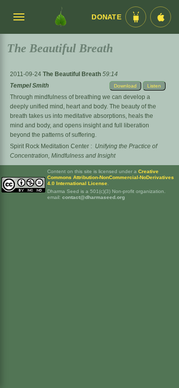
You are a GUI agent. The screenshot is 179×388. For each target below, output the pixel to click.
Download (125, 86)
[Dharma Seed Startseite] (60, 17)
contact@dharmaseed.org (93, 197)
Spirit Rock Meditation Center (49, 146)
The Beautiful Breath (72, 74)
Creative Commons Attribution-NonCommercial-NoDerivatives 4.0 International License (110, 177)
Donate (106, 17)
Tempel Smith (29, 85)
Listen (154, 86)
